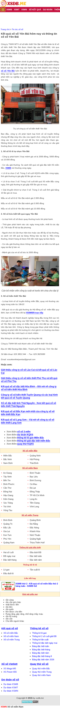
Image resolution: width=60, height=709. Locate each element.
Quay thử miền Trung (41, 672)
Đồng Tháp (35, 491)
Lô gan (6, 569)
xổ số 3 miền (24, 431)
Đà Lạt (33, 488)
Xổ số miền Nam (11, 636)
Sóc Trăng (8, 503)
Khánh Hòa (35, 531)
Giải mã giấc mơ (30, 594)
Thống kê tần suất (40, 639)
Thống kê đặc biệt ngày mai (44, 643)
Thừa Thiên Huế (37, 542)
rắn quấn (10, 609)
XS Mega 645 (9, 668)
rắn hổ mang (11, 616)
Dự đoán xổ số (10, 679)
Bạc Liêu (34, 476)
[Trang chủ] (13, 3)
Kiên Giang (8, 499)
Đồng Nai (7, 491)
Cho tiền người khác (15, 621)
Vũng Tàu (7, 510)
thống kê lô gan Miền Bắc (30, 438)
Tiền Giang (34, 503)
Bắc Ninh (7, 459)
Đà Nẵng (34, 524)
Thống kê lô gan (39, 633)
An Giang (7, 473)
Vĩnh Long (34, 506)
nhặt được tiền (12, 604)
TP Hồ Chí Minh (37, 495)
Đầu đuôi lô (8, 573)
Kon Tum (7, 535)
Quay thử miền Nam (41, 675)
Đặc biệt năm (36, 560)
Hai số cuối (8, 552)
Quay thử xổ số (39, 664)
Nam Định (8, 463)
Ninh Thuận (35, 535)
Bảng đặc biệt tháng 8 (42, 656)
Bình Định (7, 520)
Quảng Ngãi (35, 539)
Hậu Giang (8, 495)
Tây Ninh (7, 476)
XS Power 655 (10, 672)
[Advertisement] (30, 20)
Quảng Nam (9, 542)
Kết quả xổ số (9, 628)
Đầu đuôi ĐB (35, 552)
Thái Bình (34, 463)
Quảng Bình (35, 520)
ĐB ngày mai (9, 556)
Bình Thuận (35, 473)
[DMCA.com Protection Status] (30, 702)
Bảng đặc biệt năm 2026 (43, 659)
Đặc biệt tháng (9, 560)
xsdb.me (40, 698)
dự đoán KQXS (25, 434)
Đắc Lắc (7, 527)
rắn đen (9, 607)
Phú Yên (7, 539)
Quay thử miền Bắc (41, 668)
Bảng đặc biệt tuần (40, 646)
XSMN (4, 707)
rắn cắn (9, 618)
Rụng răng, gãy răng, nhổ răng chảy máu (24, 614)
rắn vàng (10, 600)
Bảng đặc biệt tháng (41, 649)
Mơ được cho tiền (14, 611)
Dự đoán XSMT (10, 687)
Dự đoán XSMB (10, 684)
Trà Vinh (7, 506)
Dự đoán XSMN (10, 691)
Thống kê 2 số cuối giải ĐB (44, 636)
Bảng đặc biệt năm (40, 653)
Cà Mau (33, 484)
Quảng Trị (7, 524)
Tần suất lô (35, 569)
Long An (33, 499)
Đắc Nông (34, 527)
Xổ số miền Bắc (10, 633)
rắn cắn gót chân (13, 602)
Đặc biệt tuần (36, 556)
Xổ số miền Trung (11, 639)
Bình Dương (35, 480)
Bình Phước (9, 484)
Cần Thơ (7, 488)
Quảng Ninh (35, 455)
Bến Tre (6, 480)
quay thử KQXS (25, 444)
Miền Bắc (7, 455)
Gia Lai (6, 531)
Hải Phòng (34, 459)
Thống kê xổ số (39, 628)
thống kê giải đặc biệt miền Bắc (33, 441)
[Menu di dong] (2, 9)
